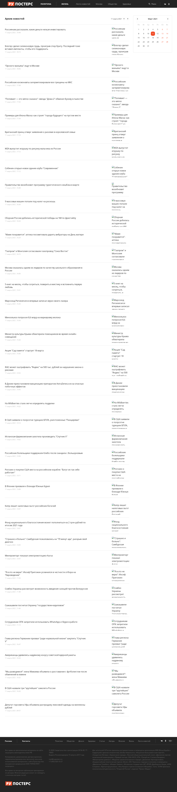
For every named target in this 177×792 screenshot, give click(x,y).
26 (157, 42)
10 (148, 33)
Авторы (112, 741)
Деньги (81, 741)
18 (153, 38)
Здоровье (127, 4)
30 (144, 46)
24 (148, 42)
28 (167, 42)
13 (162, 33)
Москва (99, 4)
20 (162, 38)
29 (139, 46)
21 (167, 38)
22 (139, 42)
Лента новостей (83, 4)
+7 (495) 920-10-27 (56, 761)
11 (153, 33)
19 (157, 38)
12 (157, 33)
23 (144, 42)
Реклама (8, 741)
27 (162, 42)
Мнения (122, 741)
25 (153, 42)
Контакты (26, 741)
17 (148, 38)
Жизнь (64, 4)
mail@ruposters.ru (55, 759)
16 (144, 38)
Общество (112, 4)
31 (148, 46)
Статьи (102, 741)
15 (139, 38)
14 (167, 33)
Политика (46, 4)
